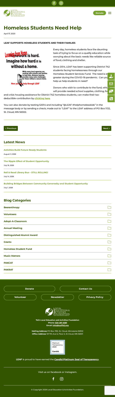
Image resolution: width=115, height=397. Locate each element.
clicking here (42, 98)
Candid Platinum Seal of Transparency (76, 359)
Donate (99, 13)
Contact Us (85, 288)
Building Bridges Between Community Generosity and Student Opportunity (46, 183)
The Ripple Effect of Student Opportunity (26, 161)
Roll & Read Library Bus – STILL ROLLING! (26, 172)
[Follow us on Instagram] (61, 3)
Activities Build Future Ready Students (25, 150)
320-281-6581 (61, 323)
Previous (11, 128)
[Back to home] (14, 12)
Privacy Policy (94, 297)
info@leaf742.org (61, 325)
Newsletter (57, 297)
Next (105, 128)
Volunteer (20, 297)
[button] (109, 12)
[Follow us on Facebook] (54, 3)
